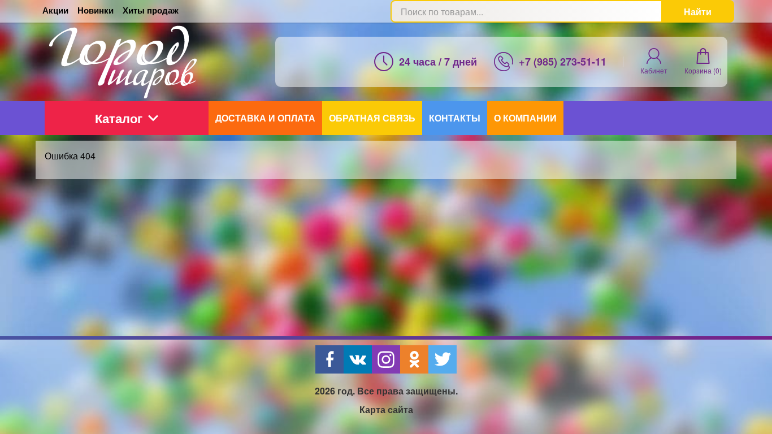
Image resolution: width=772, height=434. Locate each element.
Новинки (95, 10)
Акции (55, 10)
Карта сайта (386, 409)
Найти (698, 11)
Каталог (118, 118)
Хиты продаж (151, 10)
